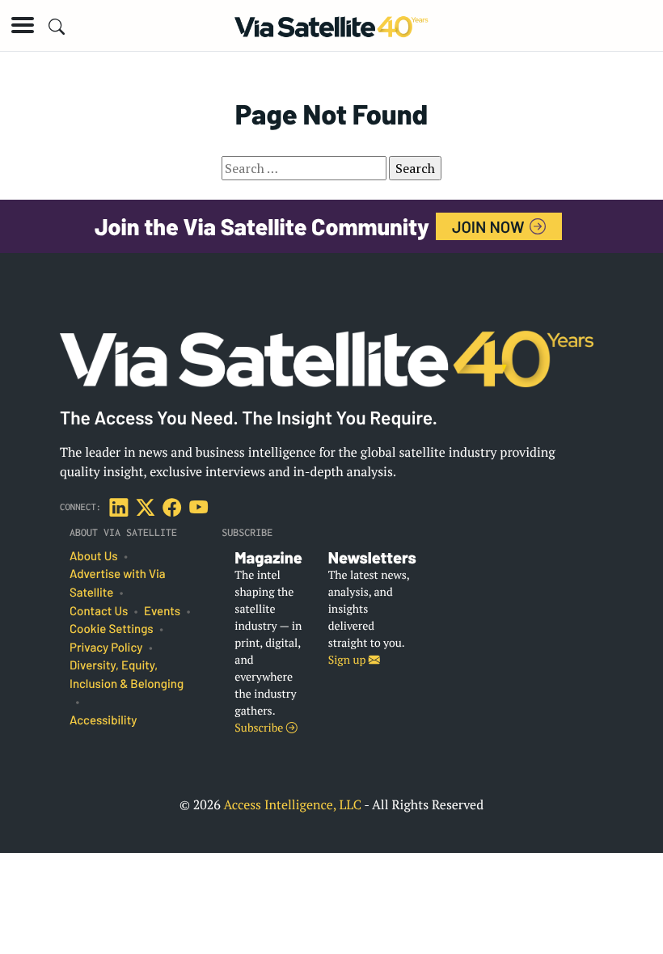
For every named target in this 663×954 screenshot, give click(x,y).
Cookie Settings (112, 629)
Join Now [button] (490, 226)
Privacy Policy (106, 647)
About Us (94, 556)
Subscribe (259, 728)
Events (162, 611)
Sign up (348, 660)
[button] (23, 25)
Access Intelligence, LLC (292, 804)
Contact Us (99, 611)
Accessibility (103, 720)
